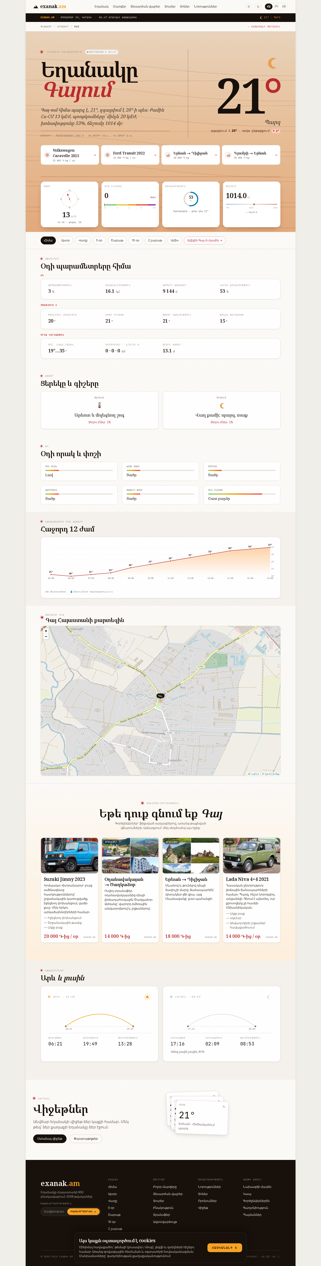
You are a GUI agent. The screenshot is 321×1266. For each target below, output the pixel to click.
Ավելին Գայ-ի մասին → (204, 240)
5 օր (99, 240)
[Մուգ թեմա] (258, 6)
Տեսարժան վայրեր (145, 6)
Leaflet (254, 774)
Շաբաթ (117, 240)
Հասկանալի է (225, 1248)
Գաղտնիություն (255, 1208)
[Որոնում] (249, 6)
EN (284, 6)
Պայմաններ (252, 1215)
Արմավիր (63, 26)
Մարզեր (119, 6)
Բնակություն (163, 1208)
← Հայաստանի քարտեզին (264, 26)
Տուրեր (170, 6)
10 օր (135, 240)
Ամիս (175, 240)
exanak (60, 1183)
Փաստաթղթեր (86, 1138)
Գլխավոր (46, 26)
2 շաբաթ (155, 240)
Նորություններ (205, 6)
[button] (46, 631)
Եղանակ (101, 6)
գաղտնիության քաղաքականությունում (138, 1256)
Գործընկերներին (256, 1201)
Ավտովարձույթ (165, 1222)
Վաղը (83, 240)
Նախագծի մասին (257, 1187)
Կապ (247, 1194)
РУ (276, 6)
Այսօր (65, 240)
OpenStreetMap (272, 774)
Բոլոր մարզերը (165, 1187)
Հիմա (48, 240)
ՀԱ (269, 6)
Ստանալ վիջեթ (49, 1138)
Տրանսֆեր (161, 1215)
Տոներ (184, 6)
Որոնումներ (207, 1201)
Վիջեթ (203, 1208)
